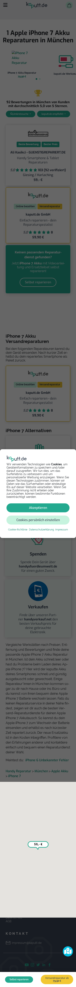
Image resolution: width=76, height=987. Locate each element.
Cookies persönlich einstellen (38, 520)
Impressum (61, 529)
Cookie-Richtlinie (17, 529)
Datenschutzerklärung (41, 529)
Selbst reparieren (19, 979)
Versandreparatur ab (57, 979)
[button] (68, 951)
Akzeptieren (38, 508)
